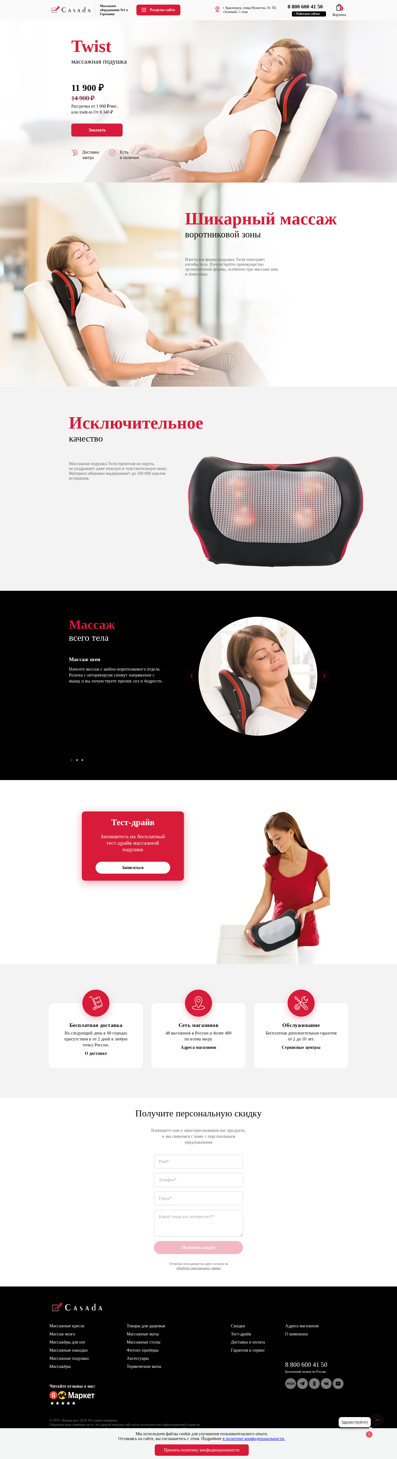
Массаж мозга (62, 1334)
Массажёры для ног (67, 1342)
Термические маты (144, 1366)
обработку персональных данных (198, 1268)
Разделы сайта (162, 10)
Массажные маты (143, 1334)
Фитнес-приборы (143, 1350)
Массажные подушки (69, 1358)
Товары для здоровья (146, 1326)
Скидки (238, 1326)
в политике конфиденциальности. (254, 1438)
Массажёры (60, 1366)
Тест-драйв (241, 1334)
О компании (296, 1334)
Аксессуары (138, 1358)
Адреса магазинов (302, 1326)
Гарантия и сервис (248, 1350)
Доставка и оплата (248, 1342)
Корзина (339, 12)
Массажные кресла (66, 1326)
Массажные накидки (68, 1350)
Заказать (97, 130)
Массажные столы (143, 1342)
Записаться (133, 867)
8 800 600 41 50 (306, 1364)
